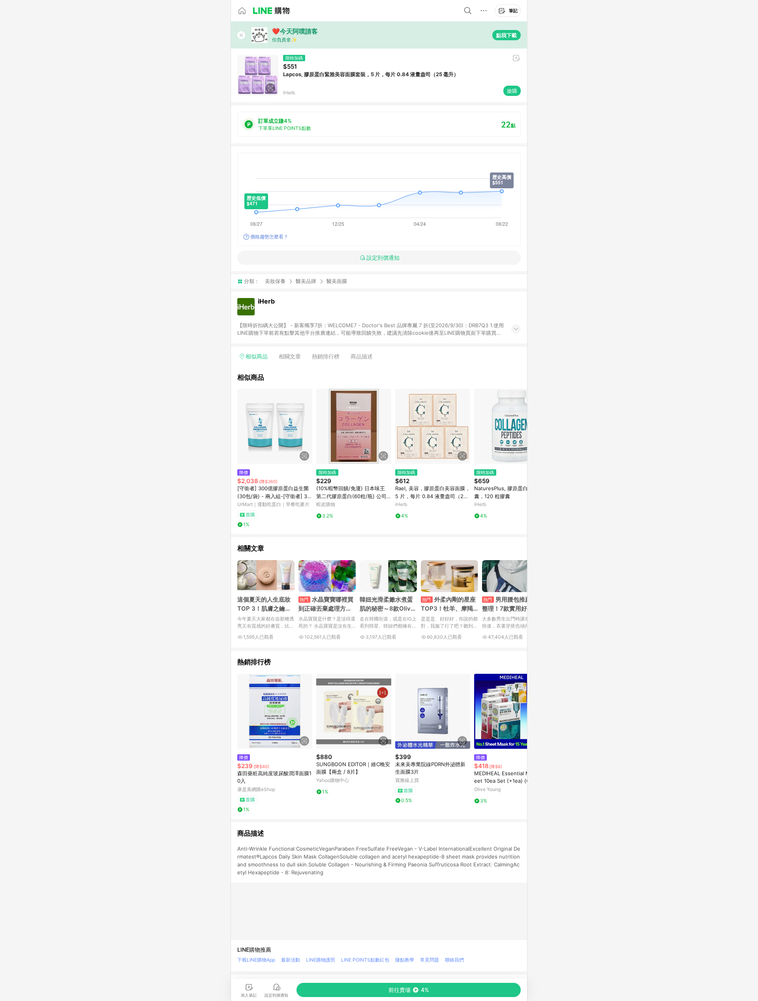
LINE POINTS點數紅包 (365, 960)
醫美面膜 (336, 281)
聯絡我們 (454, 960)
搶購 (512, 91)
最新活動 (290, 960)
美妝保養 (275, 281)
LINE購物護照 (320, 960)
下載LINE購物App (256, 960)
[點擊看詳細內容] (274, 426)
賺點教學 (404, 960)
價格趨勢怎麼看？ (269, 237)
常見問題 (429, 960)
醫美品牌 (306, 281)
